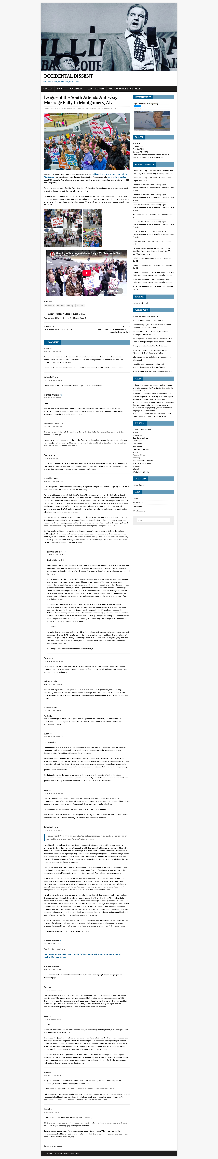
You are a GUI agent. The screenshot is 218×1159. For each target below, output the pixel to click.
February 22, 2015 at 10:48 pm (53, 661)
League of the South (141, 449)
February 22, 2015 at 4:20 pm (53, 351)
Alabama (89, 108)
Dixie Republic (138, 440)
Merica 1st (137, 452)
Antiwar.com (138, 435)
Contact (47, 88)
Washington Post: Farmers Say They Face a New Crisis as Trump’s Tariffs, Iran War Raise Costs (152, 251)
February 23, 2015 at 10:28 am (53, 793)
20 (115, 108)
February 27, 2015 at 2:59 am (52, 1019)
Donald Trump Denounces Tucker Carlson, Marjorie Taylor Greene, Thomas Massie (150, 365)
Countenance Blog (140, 438)
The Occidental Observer (143, 460)
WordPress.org (139, 510)
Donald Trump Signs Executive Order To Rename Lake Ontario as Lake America (153, 187)
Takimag (136, 457)
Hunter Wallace (69, 108)
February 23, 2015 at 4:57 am (53, 684)
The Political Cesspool (142, 463)
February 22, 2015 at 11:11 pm (56, 555)
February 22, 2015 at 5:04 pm (53, 380)
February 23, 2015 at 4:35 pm (53, 944)
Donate (60, 88)
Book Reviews (76, 88)
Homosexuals (98, 108)
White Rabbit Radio (141, 472)
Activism (82, 108)
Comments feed (139, 506)
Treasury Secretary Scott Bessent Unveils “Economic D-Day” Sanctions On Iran (150, 351)
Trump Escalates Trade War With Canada (150, 345)
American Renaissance (142, 429)
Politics (107, 108)
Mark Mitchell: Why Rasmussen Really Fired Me (152, 371)
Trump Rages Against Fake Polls (146, 316)
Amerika (136, 432)
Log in (135, 498)
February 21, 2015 (53, 108)
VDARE (136, 469)
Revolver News (139, 454)
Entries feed (138, 502)
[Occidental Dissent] (109, 69)
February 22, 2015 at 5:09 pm (53, 398)
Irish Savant (138, 446)
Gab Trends (137, 443)
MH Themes (76, 1153)
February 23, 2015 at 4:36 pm (53, 969)
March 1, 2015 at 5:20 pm (51, 1112)
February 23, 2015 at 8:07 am (53, 711)
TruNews (136, 466)
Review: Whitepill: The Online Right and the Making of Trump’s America (153, 172)
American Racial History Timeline (125, 88)
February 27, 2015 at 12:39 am (53, 990)
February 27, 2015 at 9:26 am (52, 1075)
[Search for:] (153, 520)
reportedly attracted (116, 177)
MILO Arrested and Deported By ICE (148, 320)
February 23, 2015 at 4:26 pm (53, 830)
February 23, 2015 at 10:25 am (53, 737)
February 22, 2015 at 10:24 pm (53, 481)
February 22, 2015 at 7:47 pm (53, 458)
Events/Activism (96, 88)
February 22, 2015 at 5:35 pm (53, 427)
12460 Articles (79, 314)
